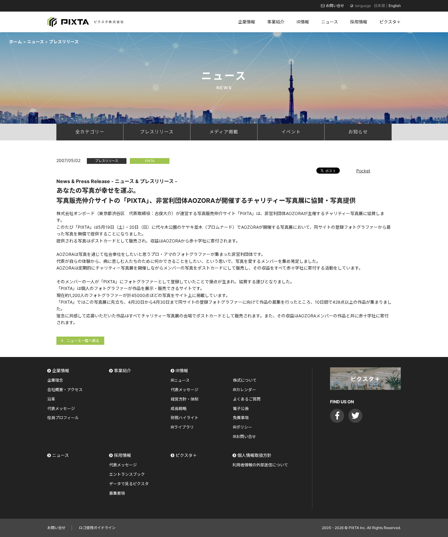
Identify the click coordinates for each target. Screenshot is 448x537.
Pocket (363, 170)
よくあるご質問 (247, 399)
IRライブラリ (182, 427)
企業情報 (60, 370)
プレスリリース (157, 132)
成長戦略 (179, 408)
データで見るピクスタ (129, 483)
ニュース (60, 455)
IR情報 (182, 370)
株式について (245, 380)
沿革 (51, 399)
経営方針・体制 (184, 399)
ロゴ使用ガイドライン (97, 527)
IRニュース (180, 380)
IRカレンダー (244, 389)
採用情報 (122, 455)
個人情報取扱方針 (254, 455)
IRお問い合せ (244, 436)
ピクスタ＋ (186, 455)
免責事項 (241, 417)
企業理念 (55, 380)
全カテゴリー (90, 132)
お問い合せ (335, 5)
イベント (291, 132)
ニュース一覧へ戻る (83, 340)
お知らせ (358, 132)
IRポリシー (242, 427)
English (395, 5)
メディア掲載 (223, 132)
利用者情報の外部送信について (260, 464)
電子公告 (241, 408)
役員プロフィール (63, 417)
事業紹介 (122, 370)
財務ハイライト (184, 417)
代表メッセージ (61, 408)
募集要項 (117, 493)
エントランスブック (127, 474)
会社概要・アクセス (65, 389)
